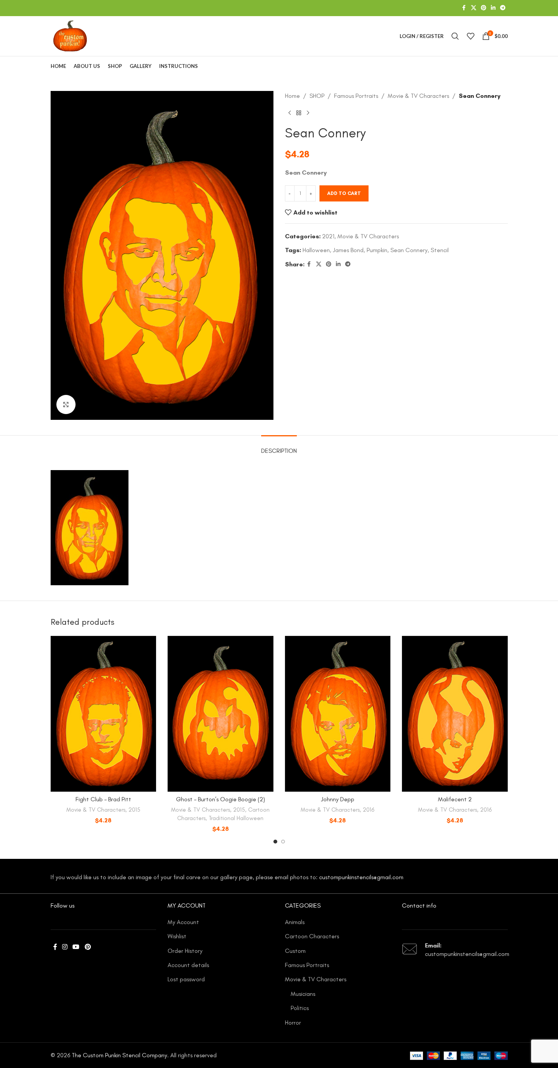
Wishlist (177, 936)
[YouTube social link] (76, 947)
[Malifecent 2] (455, 714)
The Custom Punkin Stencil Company (119, 1055)
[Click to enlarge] (66, 404)
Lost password (186, 979)
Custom (295, 950)
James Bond (348, 250)
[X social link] (474, 8)
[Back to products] (298, 113)
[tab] (279, 447)
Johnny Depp (337, 799)
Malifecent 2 (455, 799)
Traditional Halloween (236, 818)
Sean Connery (409, 250)
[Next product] (308, 113)
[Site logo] (70, 35)
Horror (293, 1022)
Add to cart (344, 193)
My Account (183, 922)
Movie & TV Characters (418, 95)
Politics (300, 1008)
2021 (328, 236)
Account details (188, 965)
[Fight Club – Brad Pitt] (103, 714)
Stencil (440, 250)
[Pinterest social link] (484, 8)
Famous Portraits (356, 95)
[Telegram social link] (503, 8)
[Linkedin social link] (493, 8)
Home (292, 95)
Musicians (303, 993)
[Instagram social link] (65, 947)
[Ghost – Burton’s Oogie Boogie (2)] (220, 714)
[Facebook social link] (464, 8)
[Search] (455, 36)
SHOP (316, 95)
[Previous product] (289, 113)
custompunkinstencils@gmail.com (361, 877)
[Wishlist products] (470, 36)
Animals (295, 922)
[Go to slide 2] (283, 842)
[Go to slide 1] (275, 842)
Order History (185, 950)
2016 (368, 809)
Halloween (316, 250)
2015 (134, 809)
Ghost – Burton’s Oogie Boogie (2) (220, 799)
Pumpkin (377, 250)
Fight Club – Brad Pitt (103, 799)
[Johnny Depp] (338, 714)
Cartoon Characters (312, 936)
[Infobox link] (455, 950)
